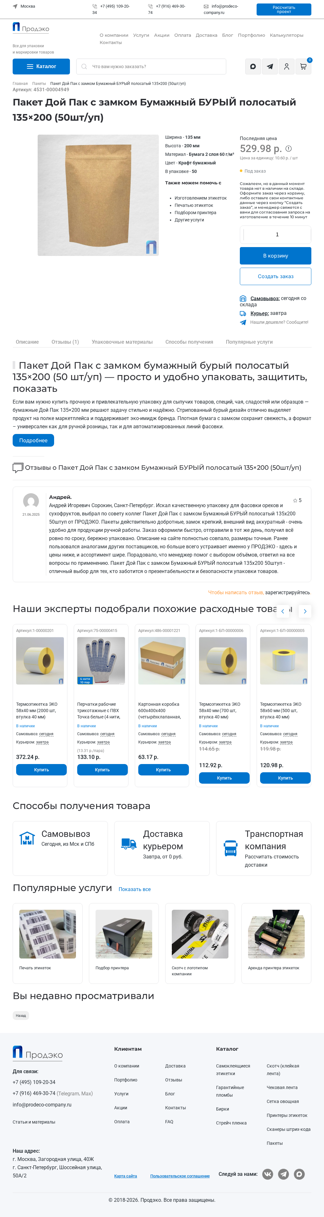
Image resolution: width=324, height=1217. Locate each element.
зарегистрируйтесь (287, 592)
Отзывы (173, 1079)
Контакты (111, 42)
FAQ (169, 1121)
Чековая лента (282, 1087)
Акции (162, 35)
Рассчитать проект (284, 9)
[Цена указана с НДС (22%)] (288, 148)
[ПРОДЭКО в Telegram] (283, 1174)
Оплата (182, 35)
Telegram (68, 1094)
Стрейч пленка (231, 1122)
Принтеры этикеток (287, 1115)
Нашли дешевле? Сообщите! (278, 322)
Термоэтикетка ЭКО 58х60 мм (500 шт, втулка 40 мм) (281, 710)
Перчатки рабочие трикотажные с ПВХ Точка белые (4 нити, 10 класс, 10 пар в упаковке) (98, 717)
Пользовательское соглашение (180, 1176)
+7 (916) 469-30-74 (34, 1093)
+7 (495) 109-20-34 (34, 1082)
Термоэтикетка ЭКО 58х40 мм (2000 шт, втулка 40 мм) (37, 710)
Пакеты (275, 1143)
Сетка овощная (283, 1101)
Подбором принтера (195, 212)
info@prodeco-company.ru (42, 1105)
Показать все (135, 889)
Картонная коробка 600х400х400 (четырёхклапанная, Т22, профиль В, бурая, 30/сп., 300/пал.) (161, 717)
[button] (98, 195)
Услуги (141, 35)
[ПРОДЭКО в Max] (299, 1174)
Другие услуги (189, 219)
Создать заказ (276, 276)
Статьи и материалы (34, 1122)
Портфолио (251, 35)
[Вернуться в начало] (31, 28)
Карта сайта (125, 1176)
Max (86, 1094)
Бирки (222, 1109)
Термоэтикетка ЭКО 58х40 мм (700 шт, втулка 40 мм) (219, 710)
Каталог (46, 66)
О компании (114, 35)
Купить (41, 769)
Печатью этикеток (194, 205)
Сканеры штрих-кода (289, 1129)
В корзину (275, 255)
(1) (65, 342)
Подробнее (33, 440)
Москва (27, 6)
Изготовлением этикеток (201, 198)
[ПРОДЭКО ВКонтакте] (267, 1174)
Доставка (206, 35)
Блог (227, 35)
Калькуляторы (286, 35)
